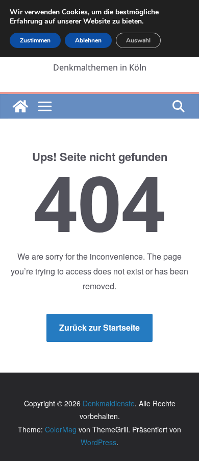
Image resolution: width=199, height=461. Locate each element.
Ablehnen (88, 40)
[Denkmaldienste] (20, 106)
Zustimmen (35, 40)
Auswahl (138, 40)
